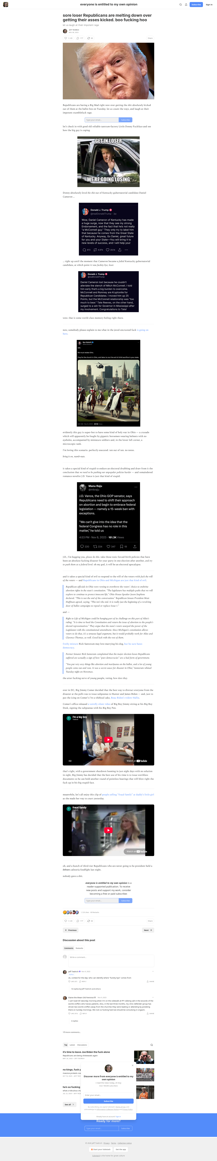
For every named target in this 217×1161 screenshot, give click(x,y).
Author (71, 974)
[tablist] (74, 948)
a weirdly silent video (99, 704)
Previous (72, 930)
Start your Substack (102, 1149)
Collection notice (125, 1143)
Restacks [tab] (79, 948)
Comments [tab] (68, 948)
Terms (113, 1143)
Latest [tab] (72, 1045)
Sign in (209, 4)
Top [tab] (65, 1045)
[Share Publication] (186, 4)
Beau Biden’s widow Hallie (125, 698)
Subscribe (196, 4)
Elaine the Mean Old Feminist (81, 997)
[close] (133, 1065)
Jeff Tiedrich (74, 30)
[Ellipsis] (153, 971)
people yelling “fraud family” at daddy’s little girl (128, 794)
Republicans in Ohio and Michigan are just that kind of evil (114, 580)
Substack (96, 1155)
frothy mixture (70, 644)
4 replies (74, 1021)
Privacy (107, 1143)
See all (68, 1104)
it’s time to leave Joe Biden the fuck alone (86, 1052)
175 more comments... (72, 1032)
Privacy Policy (127, 1109)
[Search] (180, 4)
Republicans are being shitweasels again (80, 1055)
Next (146, 930)
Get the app (121, 1149)
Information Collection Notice (108, 1109)
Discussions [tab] (82, 1045)
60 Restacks (94, 912)
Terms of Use (120, 1107)
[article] (108, 1057)
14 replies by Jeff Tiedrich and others (86, 989)
